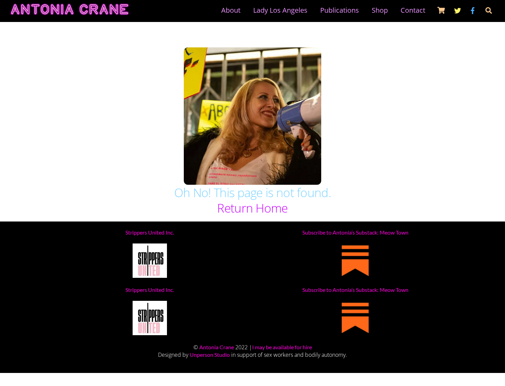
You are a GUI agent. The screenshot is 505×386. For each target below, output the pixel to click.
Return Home (252, 208)
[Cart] (441, 10)
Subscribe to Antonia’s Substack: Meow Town (355, 232)
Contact (413, 10)
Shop (380, 10)
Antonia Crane (216, 347)
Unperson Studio (210, 354)
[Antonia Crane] (70, 12)
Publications (339, 10)
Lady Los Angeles (280, 10)
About (230, 10)
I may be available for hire (282, 347)
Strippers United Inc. (149, 232)
